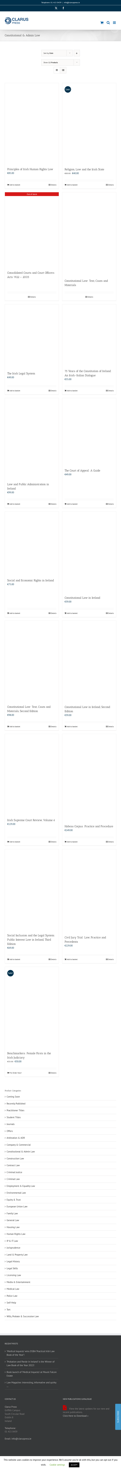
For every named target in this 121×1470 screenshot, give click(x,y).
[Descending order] (77, 53)
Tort (8, 1309)
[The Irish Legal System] (32, 336)
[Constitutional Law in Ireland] (89, 552)
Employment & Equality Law (21, 1185)
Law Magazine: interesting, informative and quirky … (31, 1384)
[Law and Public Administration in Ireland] (32, 438)
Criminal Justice (14, 1172)
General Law (13, 1220)
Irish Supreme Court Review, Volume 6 (31, 820)
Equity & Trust (14, 1199)
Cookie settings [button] (57, 1464)
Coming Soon (13, 1096)
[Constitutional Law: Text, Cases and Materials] (89, 234)
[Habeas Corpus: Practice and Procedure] (89, 777)
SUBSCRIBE (117, 1417)
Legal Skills (12, 1268)
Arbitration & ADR (16, 1137)
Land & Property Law (17, 1254)
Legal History (13, 1261)
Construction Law (15, 1158)
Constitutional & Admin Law (21, 1151)
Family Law (12, 1213)
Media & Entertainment (18, 1282)
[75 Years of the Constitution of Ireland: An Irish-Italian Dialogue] (89, 335)
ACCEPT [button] (74, 1465)
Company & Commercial (19, 1144)
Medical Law (13, 1288)
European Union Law (17, 1206)
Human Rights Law (16, 1233)
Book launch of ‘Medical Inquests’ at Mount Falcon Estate (32, 1374)
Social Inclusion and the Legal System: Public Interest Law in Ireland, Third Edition (31, 940)
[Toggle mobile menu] (114, 22)
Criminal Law (13, 1179)
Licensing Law (14, 1275)
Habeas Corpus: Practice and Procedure (89, 826)
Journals (10, 1124)
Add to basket (14, 185)
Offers (10, 1131)
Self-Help (11, 1302)
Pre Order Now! (15, 1073)
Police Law (12, 1295)
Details (53, 185)
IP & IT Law (12, 1240)
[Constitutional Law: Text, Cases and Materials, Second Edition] (32, 661)
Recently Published (16, 1103)
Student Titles (14, 1117)
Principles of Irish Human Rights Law (30, 169)
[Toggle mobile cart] (102, 22)
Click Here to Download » (75, 1415)
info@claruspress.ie (72, 2)
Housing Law (13, 1227)
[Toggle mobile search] (108, 22)
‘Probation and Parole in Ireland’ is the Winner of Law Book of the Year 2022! (31, 1363)
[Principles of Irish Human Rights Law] (32, 123)
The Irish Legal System (21, 373)
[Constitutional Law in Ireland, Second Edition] (89, 661)
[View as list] (63, 70)
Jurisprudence (13, 1247)
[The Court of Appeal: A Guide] (89, 431)
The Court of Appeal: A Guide (82, 470)
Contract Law (13, 1165)
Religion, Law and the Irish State (84, 169)
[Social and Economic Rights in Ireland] (32, 543)
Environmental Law (16, 1192)
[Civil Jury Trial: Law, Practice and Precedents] (89, 890)
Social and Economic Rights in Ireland (30, 580)
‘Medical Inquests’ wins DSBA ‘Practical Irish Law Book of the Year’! (31, 1353)
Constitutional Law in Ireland (82, 597)
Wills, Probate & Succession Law (23, 1316)
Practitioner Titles (15, 1110)
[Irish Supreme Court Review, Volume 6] (32, 774)
